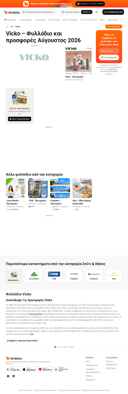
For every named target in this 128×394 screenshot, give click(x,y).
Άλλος (102, 20)
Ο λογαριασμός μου (114, 12)
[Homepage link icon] (55, 347)
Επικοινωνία (92, 365)
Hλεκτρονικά (40, 20)
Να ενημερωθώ (115, 26)
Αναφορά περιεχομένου (93, 370)
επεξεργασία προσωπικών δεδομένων (109, 70)
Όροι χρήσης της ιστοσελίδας (69, 390)
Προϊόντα (90, 379)
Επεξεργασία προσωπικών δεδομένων (96, 390)
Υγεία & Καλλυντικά (88, 20)
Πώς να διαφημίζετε (112, 363)
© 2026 (25, 390)
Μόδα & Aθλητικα (70, 20)
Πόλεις (89, 375)
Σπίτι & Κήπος (54, 20)
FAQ (88, 361)
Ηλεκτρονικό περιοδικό (117, 20)
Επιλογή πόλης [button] (72, 12)
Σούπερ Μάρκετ (25, 20)
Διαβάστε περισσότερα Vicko (22, 340)
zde (31, 334)
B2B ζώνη (110, 368)
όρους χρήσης (116, 67)
